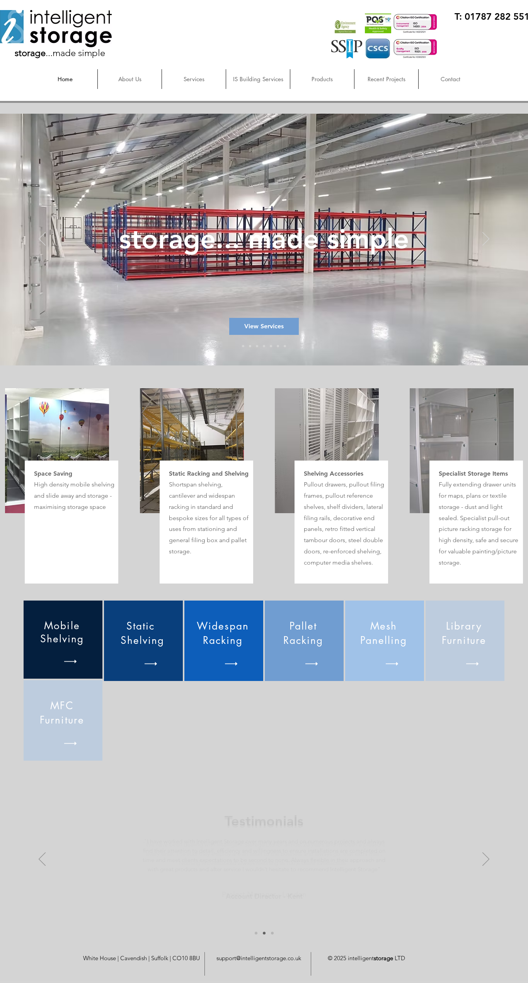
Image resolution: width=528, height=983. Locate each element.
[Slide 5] (271, 346)
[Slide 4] (264, 346)
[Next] (485, 239)
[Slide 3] (257, 346)
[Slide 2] (250, 346)
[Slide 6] (278, 346)
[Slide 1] (243, 346)
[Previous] (42, 239)
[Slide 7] (285, 346)
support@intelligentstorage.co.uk (258, 958)
